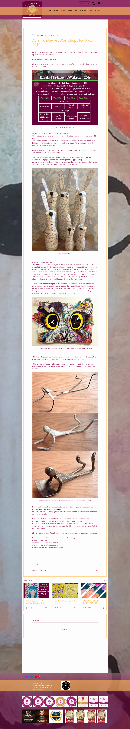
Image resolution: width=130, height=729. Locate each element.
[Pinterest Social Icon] (39, 677)
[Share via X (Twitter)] (37, 565)
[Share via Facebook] (33, 565)
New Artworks (40, 23)
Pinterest (71, 23)
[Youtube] (35, 677)
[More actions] (97, 35)
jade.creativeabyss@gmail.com (42, 685)
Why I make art (82, 23)
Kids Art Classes (37, 559)
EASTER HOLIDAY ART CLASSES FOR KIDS (91, 602)
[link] (94, 3)
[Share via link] (46, 565)
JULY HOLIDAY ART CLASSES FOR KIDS (64, 602)
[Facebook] (29, 677)
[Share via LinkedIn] (42, 565)
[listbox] (84, 3)
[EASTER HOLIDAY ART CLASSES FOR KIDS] (93, 590)
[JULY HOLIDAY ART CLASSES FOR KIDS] (65, 590)
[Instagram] (25, 677)
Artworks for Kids (59, 23)
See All (105, 580)
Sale (49, 23)
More (92, 23)
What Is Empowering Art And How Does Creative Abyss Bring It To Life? (35, 602)
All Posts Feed (27, 23)
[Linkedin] (32, 677)
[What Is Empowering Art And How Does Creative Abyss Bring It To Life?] (36, 590)
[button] (76, 11)
